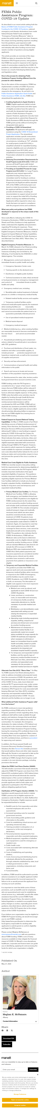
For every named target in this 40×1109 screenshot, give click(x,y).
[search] (36, 3)
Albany (5, 1017)
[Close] (38, 1074)
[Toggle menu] (16, 3)
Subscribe (6, 1044)
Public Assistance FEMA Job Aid (13, 96)
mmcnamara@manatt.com (11, 934)
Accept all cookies (20, 1105)
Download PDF (8, 1038)
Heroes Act (19, 749)
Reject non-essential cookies (20, 1100)
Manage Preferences (20, 1094)
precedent (33, 738)
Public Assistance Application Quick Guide (17, 93)
